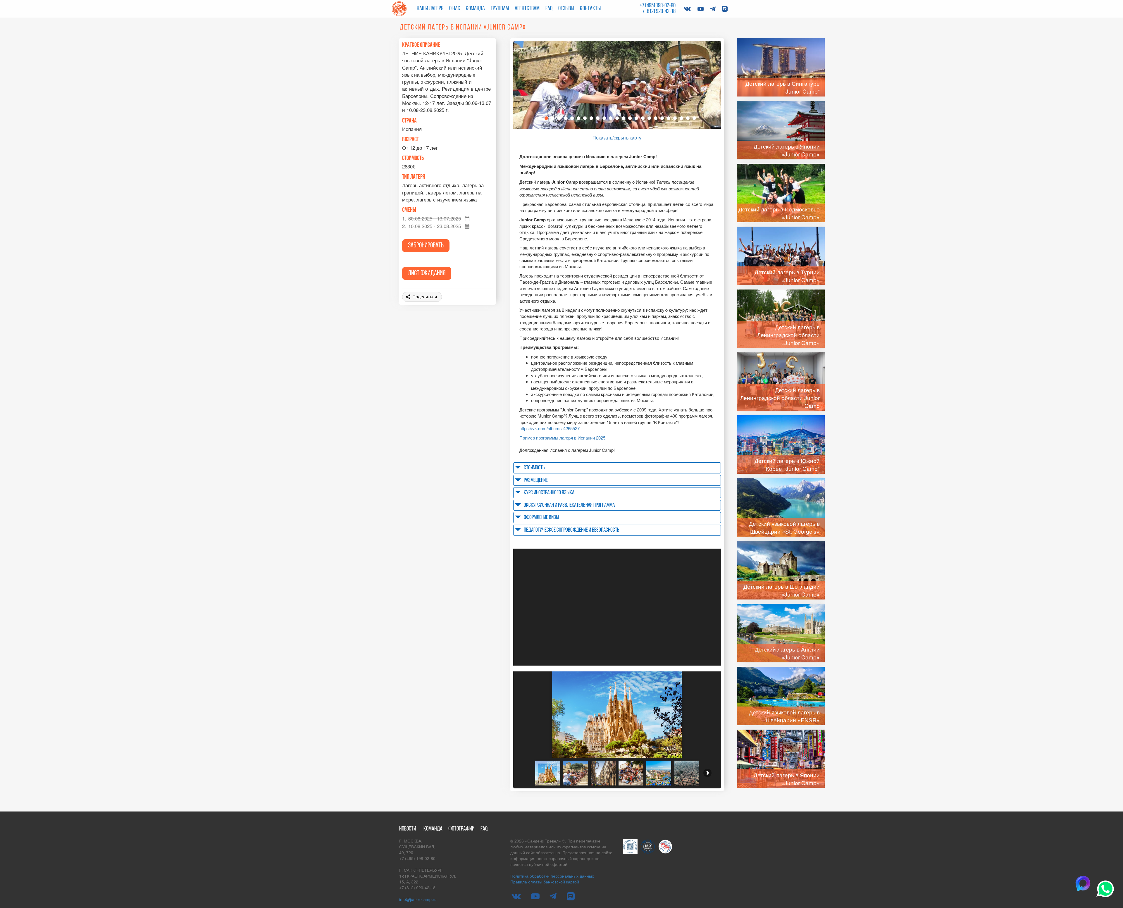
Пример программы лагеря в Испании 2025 (562, 438)
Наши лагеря (430, 9)
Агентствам (527, 9)
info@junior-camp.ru (418, 899)
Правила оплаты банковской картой (544, 882)
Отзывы (566, 9)
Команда (475, 9)
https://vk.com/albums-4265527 (549, 428)
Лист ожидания (426, 273)
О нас (454, 9)
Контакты (590, 9)
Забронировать (426, 245)
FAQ (548, 9)
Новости (407, 829)
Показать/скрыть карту (616, 137)
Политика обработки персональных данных (552, 876)
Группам (500, 9)
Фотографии (461, 829)
